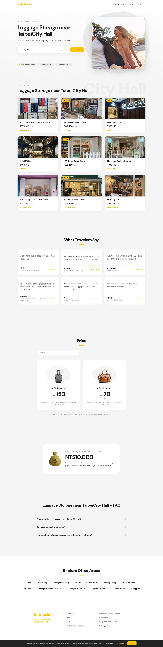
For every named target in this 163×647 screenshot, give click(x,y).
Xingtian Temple (130, 583)
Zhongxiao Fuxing (61, 583)
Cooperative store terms (108, 622)
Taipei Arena (119, 589)
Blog (68, 618)
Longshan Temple (77, 589)
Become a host (119, 4)
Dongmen (27, 589)
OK (132, 643)
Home (20, 21)
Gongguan (135, 589)
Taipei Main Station (100, 589)
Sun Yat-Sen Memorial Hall (86, 583)
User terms (103, 618)
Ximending (42, 583)
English (130, 4)
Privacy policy (121, 643)
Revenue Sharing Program (109, 614)
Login (141, 4)
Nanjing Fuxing (110, 583)
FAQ (68, 622)
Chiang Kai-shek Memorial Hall (50, 589)
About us (70, 614)
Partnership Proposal (75, 626)
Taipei (26, 21)
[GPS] (62, 49)
